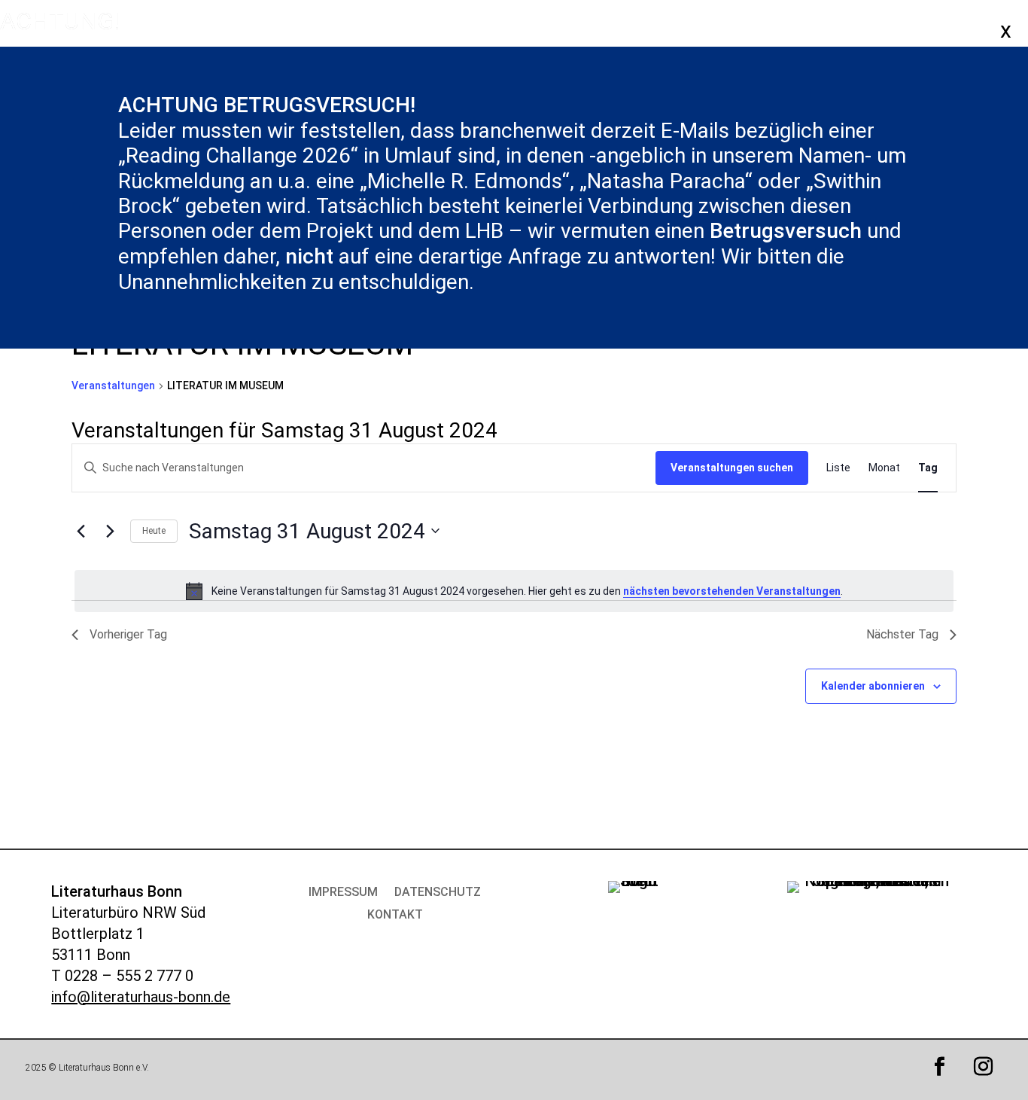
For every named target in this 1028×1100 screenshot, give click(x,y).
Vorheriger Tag (128, 634)
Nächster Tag (902, 634)
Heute (154, 531)
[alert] (514, 591)
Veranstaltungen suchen (732, 468)
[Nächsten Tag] (110, 531)
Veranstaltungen (113, 385)
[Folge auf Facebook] (940, 1067)
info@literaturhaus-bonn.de (140, 997)
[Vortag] (80, 531)
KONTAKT (395, 916)
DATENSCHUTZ (437, 893)
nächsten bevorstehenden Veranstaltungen (732, 591)
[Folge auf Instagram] (983, 1067)
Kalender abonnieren (873, 686)
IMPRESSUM (343, 893)
